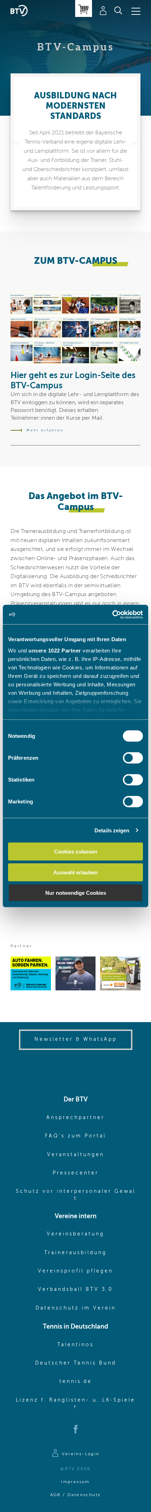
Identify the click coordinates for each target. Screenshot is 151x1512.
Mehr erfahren (45, 430)
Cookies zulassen (75, 852)
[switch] (133, 758)
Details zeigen (111, 830)
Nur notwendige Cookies (75, 893)
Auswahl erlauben (75, 872)
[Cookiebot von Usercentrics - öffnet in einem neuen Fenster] (112, 614)
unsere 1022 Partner (54, 650)
